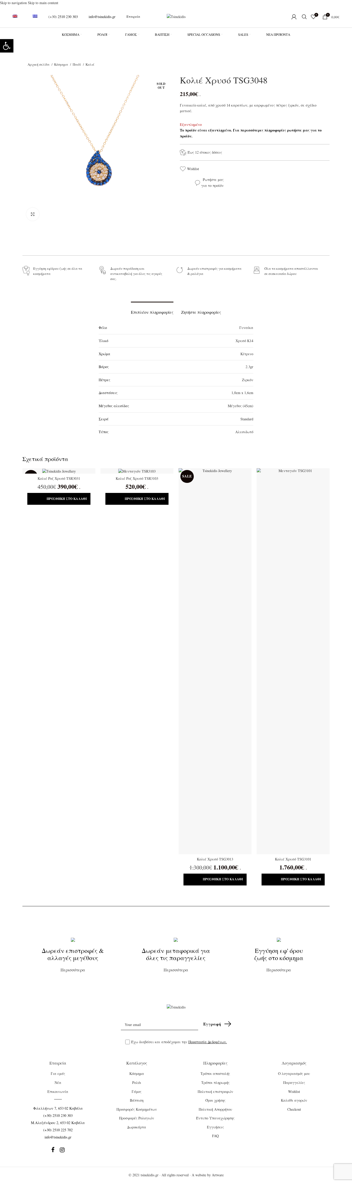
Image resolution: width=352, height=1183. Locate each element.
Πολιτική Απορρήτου (215, 1109)
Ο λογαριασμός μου (294, 1073)
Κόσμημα (61, 64)
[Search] (303, 17)
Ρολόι (136, 1082)
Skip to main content (43, 2)
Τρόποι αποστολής (215, 1073)
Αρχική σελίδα (39, 64)
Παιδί (77, 64)
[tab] (152, 309)
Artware (218, 1174)
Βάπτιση (137, 1100)
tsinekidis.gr (149, 1174)
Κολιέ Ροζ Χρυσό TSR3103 (137, 478)
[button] (6, 46)
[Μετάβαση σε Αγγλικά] (14, 17)
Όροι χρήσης (215, 1100)
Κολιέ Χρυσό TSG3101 (293, 859)
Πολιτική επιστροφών (215, 1091)
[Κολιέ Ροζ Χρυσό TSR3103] (136, 471)
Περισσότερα (73, 959)
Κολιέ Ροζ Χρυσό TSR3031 (59, 478)
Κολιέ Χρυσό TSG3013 (215, 859)
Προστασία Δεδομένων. (207, 1041)
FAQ (215, 1135)
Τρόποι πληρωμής (215, 1082)
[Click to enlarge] (32, 214)
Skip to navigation (14, 2)
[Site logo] (176, 16)
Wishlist (193, 168)
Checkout (294, 1109)
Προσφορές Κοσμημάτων (136, 1109)
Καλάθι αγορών (294, 1100)
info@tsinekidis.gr (102, 16)
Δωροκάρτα (136, 1127)
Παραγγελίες (294, 1082)
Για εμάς (58, 1073)
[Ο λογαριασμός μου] (294, 17)
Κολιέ (90, 64)
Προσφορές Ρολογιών (136, 1118)
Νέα (58, 1082)
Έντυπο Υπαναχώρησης (215, 1118)
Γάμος (136, 1091)
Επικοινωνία (57, 1091)
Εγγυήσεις (215, 1127)
